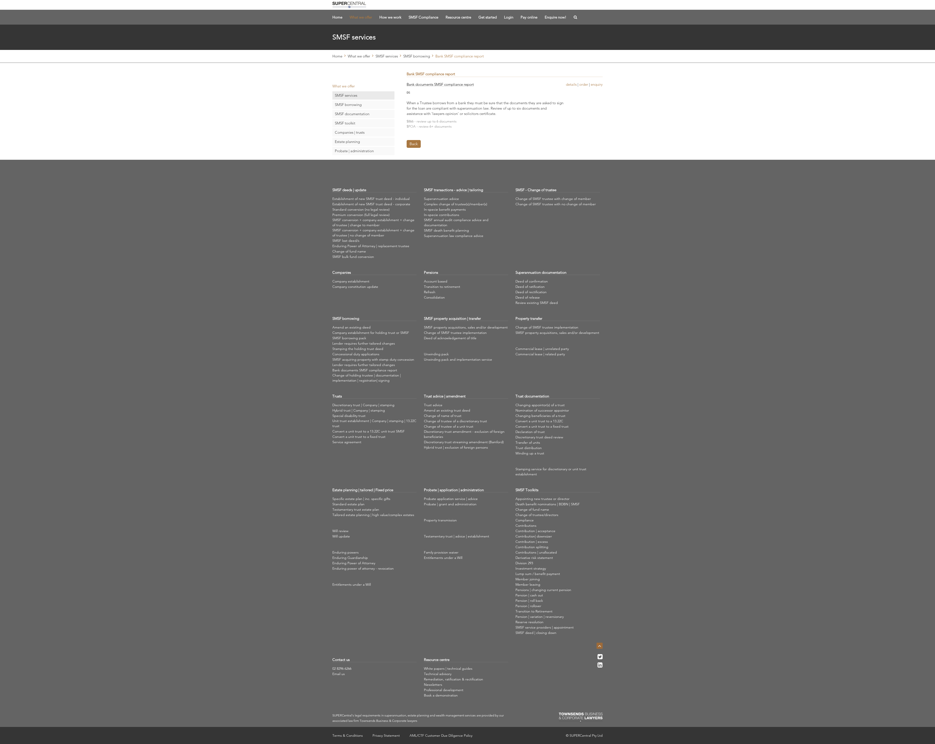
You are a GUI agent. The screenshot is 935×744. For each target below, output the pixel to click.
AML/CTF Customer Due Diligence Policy (441, 735)
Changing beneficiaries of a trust (540, 416)
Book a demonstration (441, 695)
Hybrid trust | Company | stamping (358, 410)
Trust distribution (528, 448)
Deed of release (527, 297)
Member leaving (527, 584)
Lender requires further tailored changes (363, 343)
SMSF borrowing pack (349, 338)
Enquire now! (555, 17)
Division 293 (524, 563)
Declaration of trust (530, 432)
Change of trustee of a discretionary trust (455, 421)
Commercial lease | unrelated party (542, 349)
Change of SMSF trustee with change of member (553, 199)
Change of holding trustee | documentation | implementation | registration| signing (366, 378)
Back (414, 143)
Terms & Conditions (347, 735)
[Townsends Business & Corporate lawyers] (581, 717)
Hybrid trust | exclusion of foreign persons (456, 447)
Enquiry (597, 84)
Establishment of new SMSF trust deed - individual (371, 199)
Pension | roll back (529, 600)
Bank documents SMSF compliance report (440, 84)
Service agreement (346, 442)
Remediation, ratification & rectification (453, 679)
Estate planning (347, 141)
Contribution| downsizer (533, 536)
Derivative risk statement (534, 558)
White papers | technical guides (448, 668)
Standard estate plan (348, 504)
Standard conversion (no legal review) (361, 209)
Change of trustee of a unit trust (448, 426)
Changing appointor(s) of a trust (540, 405)
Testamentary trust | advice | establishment (456, 536)
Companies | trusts (350, 132)
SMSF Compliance (423, 17)
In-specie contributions (441, 215)
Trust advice (433, 405)
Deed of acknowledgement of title (450, 338)
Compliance (524, 520)
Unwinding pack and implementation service (458, 359)
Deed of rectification (531, 292)
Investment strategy (530, 568)
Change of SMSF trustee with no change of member (555, 204)
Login (508, 17)
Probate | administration (354, 151)
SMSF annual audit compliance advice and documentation (456, 222)
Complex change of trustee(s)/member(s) (455, 204)
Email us (338, 674)
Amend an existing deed (351, 327)
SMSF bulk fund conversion (353, 256)
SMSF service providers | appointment (544, 627)
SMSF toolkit (345, 123)
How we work (390, 17)
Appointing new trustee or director (542, 499)
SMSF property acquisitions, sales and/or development (466, 327)
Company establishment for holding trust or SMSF (370, 332)
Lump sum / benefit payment (537, 574)
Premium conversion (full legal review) (361, 215)
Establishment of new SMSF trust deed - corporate (371, 204)
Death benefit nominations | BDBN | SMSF (547, 504)
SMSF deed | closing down (535, 633)
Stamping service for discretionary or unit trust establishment (550, 471)
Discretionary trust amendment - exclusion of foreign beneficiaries (464, 434)
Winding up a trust (529, 453)
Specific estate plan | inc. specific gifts (361, 499)
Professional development (443, 690)
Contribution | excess (531, 541)
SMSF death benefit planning (446, 230)
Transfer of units (527, 442)
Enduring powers (345, 552)
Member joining (527, 579)
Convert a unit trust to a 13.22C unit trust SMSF (368, 431)
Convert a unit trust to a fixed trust (358, 436)
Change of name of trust (442, 416)
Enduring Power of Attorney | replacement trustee (370, 246)
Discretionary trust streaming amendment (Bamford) (464, 442)
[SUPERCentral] (349, 5)
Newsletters (433, 684)
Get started (487, 17)
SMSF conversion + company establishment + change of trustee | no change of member (373, 232)
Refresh (429, 292)
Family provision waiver (441, 552)
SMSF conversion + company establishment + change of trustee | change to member (373, 222)
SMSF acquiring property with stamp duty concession (373, 359)
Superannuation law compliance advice (453, 236)
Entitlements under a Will (351, 584)
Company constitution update (355, 286)
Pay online (529, 17)
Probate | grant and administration (450, 504)
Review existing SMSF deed (536, 303)
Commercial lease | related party (540, 354)
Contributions (525, 525)
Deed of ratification (530, 286)
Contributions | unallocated (536, 552)
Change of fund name (349, 251)
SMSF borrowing (416, 56)
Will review (340, 531)
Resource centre (458, 17)
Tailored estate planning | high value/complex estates (373, 515)
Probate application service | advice (451, 499)
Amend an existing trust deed (447, 410)
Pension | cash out (529, 595)
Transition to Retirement (533, 611)
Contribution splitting (531, 547)
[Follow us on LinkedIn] (600, 666)
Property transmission (440, 520)
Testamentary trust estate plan (355, 509)
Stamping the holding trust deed (357, 349)
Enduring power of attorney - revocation (363, 568)
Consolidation (434, 297)
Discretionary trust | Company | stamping (363, 405)
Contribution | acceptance (535, 531)
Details (571, 84)
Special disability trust (348, 416)
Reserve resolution (529, 622)
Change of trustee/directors (536, 515)
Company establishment (350, 281)
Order (583, 84)
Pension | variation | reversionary (539, 616)
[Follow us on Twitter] (600, 658)
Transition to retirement (442, 286)
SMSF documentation (352, 114)
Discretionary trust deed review (539, 437)
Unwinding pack (436, 354)
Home (337, 17)
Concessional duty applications (355, 354)
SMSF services (386, 56)
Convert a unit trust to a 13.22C (539, 421)
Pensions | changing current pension (543, 590)
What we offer (361, 17)
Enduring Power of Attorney (353, 563)
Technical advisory (437, 674)
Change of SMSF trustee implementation (455, 332)
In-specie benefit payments (445, 209)
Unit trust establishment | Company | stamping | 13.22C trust (374, 423)
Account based (435, 281)
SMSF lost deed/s (345, 240)
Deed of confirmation (531, 281)
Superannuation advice (441, 199)
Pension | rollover (528, 606)
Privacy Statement (386, 735)
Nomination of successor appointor (542, 410)
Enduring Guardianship (350, 558)
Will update (341, 536)
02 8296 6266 (341, 668)
